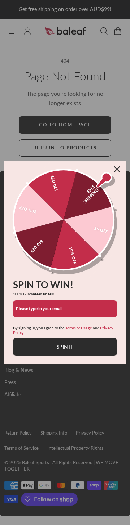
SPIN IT (65, 347)
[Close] (117, 169)
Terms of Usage (78, 328)
